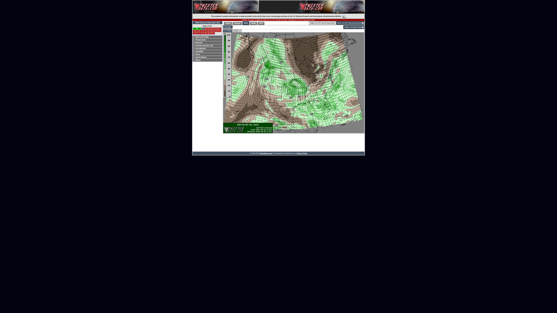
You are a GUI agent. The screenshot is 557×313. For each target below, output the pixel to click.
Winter (198, 60)
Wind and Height (202, 37)
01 (199, 29)
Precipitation (200, 49)
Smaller (227, 27)
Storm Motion (200, 57)
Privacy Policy (302, 153)
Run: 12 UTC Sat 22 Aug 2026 (349, 23)
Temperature (200, 40)
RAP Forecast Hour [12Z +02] (207, 23)
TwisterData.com (265, 153)
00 (195, 29)
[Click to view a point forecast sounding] (293, 83)
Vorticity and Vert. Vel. (204, 46)
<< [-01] (227, 31)
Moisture (199, 43)
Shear (197, 54)
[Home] (225, 6)
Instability (199, 51)
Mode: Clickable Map (353, 27)
